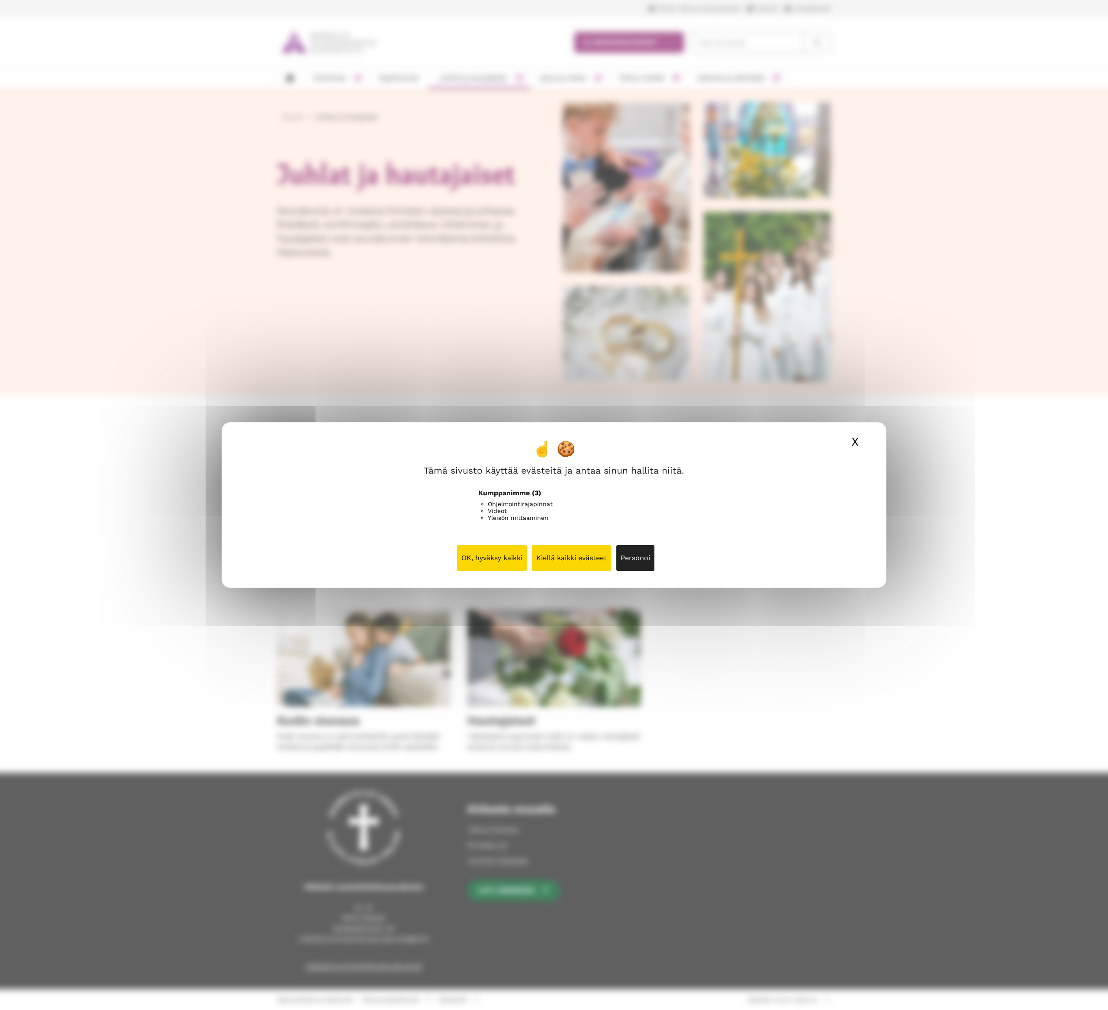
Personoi (635, 558)
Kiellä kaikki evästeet (571, 558)
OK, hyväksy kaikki (491, 558)
